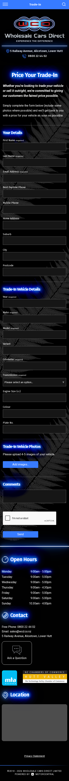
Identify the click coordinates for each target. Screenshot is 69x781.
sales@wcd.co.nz (20, 631)
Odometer (13, 359)
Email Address (15, 171)
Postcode (8, 265)
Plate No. (8, 422)
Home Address (11, 218)
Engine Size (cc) (12, 391)
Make (10, 312)
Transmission (14, 375)
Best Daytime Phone (14, 187)
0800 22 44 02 (37, 56)
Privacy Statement (34, 756)
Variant (6, 343)
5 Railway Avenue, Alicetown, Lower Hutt (36, 51)
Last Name (13, 156)
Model (11, 328)
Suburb (7, 234)
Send (20, 534)
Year (9, 296)
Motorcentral (45, 774)
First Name (13, 140)
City (5, 249)
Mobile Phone (11, 202)
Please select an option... (18, 382)
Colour (6, 406)
